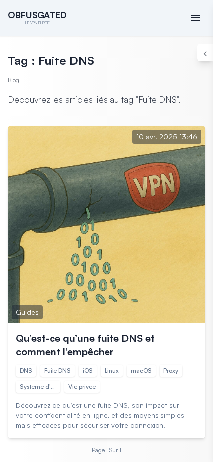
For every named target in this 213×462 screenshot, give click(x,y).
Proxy (170, 370)
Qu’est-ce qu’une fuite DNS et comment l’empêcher (85, 345)
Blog (13, 80)
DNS (26, 370)
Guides (27, 312)
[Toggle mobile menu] (195, 18)
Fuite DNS (57, 370)
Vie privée (82, 386)
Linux (112, 370)
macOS (141, 370)
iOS (88, 370)
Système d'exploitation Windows (40, 386)
